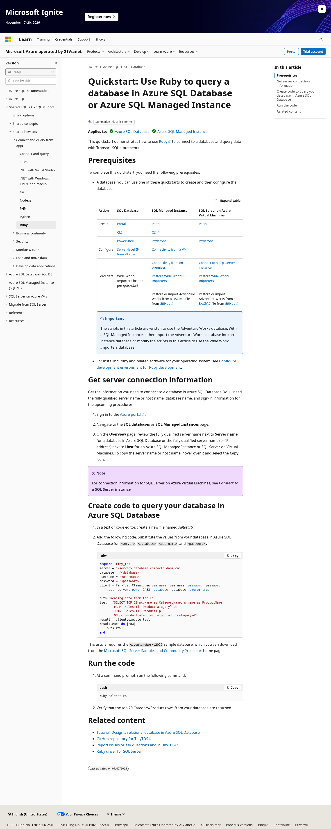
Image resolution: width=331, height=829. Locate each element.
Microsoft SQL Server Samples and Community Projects (151, 650)
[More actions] (239, 67)
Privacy (120, 825)
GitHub (165, 303)
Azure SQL (111, 67)
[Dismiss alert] (322, 9)
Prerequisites (287, 75)
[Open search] (321, 39)
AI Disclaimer (211, 825)
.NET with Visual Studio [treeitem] (37, 170)
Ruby (163, 141)
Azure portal (130, 414)
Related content (289, 111)
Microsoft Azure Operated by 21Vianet (163, 825)
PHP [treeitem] (23, 208)
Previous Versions (239, 825)
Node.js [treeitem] (25, 200)
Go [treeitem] (22, 192)
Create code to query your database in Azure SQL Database (296, 95)
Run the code (287, 105)
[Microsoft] (8, 39)
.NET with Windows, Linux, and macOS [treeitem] (35, 181)
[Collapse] (56, 63)
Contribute (282, 825)
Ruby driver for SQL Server (119, 751)
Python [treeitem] (25, 217)
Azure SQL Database (132, 131)
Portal (291, 51)
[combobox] (30, 72)
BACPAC (178, 299)
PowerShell (125, 241)
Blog (261, 825)
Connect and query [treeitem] (34, 154)
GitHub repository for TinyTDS (122, 738)
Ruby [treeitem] (24, 225)
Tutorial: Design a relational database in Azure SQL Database (148, 732)
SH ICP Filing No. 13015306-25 (28, 825)
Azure (93, 67)
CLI (119, 232)
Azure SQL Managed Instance (182, 131)
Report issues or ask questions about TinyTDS (136, 745)
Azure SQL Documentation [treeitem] (29, 91)
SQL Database (134, 67)
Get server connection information (293, 83)
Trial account (313, 51)
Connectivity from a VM (169, 249)
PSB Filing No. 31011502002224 (83, 825)
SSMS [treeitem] (24, 162)
